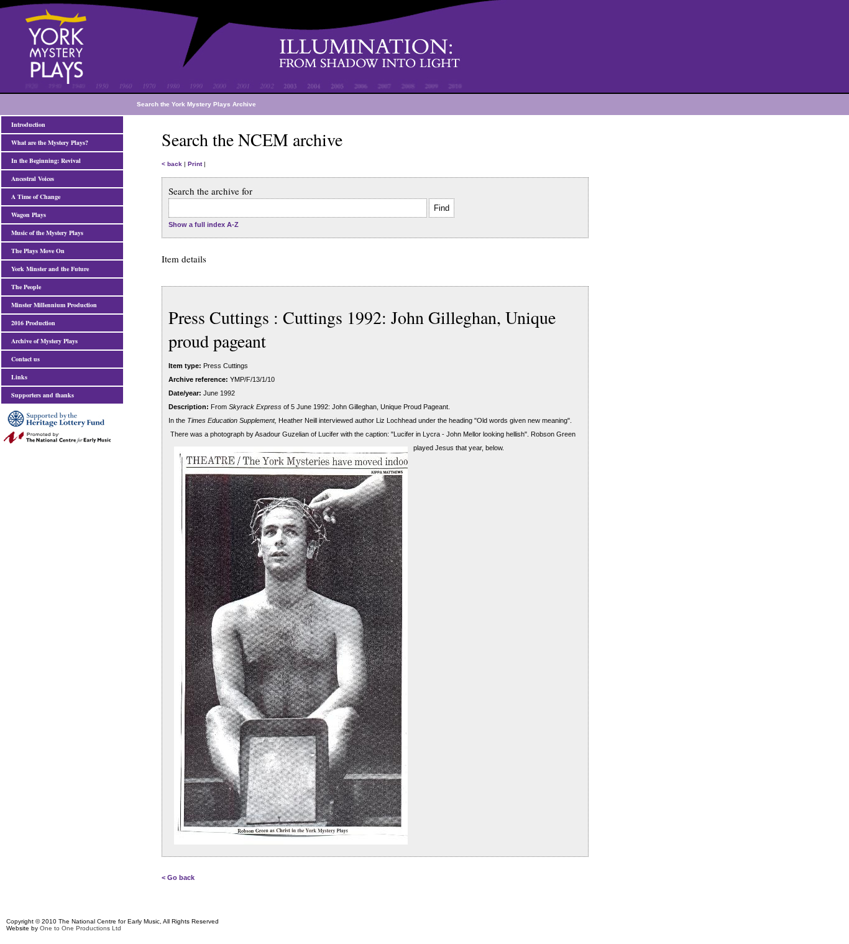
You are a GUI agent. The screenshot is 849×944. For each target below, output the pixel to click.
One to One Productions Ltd (80, 928)
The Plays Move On (36, 250)
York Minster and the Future (48, 268)
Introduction (26, 124)
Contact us (23, 358)
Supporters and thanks (40, 395)
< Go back (178, 877)
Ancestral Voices (30, 178)
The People (24, 286)
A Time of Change (33, 196)
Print (195, 163)
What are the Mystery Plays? (47, 142)
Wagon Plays (26, 214)
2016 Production (31, 322)
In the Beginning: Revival (44, 160)
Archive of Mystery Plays (42, 340)
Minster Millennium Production (52, 304)
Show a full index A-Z (203, 224)
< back (172, 163)
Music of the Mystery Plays (45, 232)
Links (17, 377)
